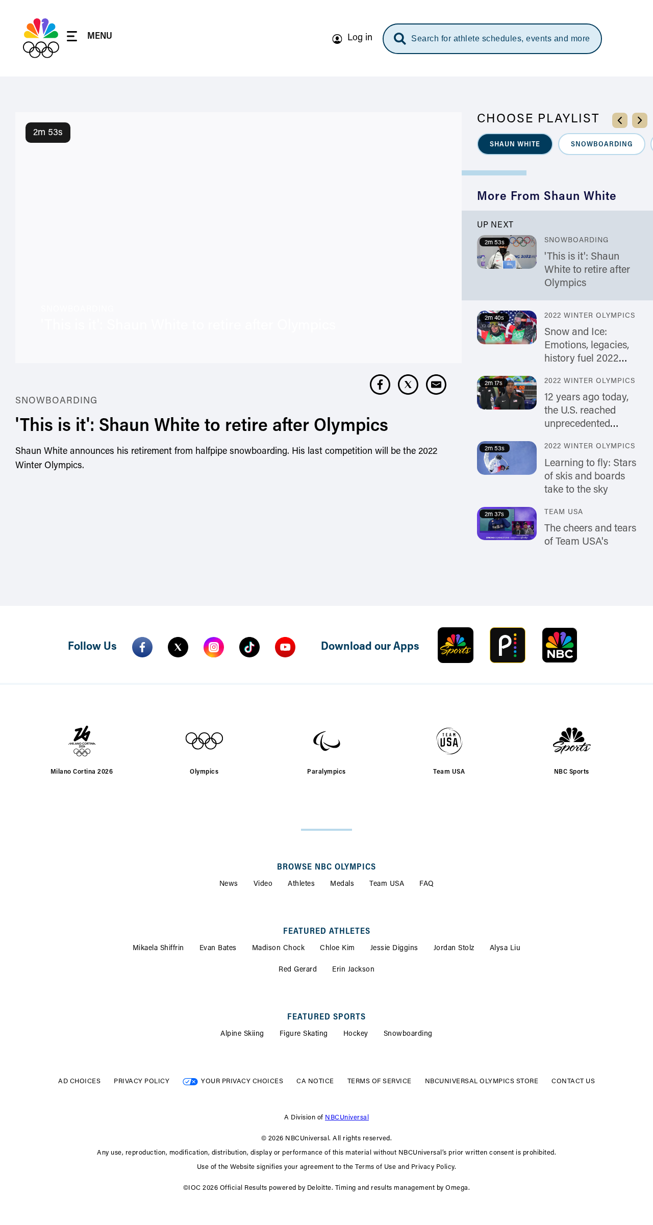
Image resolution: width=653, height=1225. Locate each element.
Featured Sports (326, 1017)
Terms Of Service (379, 1081)
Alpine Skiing (242, 1034)
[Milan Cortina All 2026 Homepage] (41, 38)
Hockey (355, 1034)
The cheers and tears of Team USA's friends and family (590, 542)
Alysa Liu (505, 948)
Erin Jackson (353, 970)
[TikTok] (249, 647)
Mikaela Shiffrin (158, 948)
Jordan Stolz (454, 948)
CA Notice (315, 1081)
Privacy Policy (141, 1081)
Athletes (301, 884)
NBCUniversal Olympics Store (482, 1081)
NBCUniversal (347, 1117)
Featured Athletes (326, 931)
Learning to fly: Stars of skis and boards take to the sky (590, 476)
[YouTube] (285, 647)
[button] (515, 144)
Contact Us (573, 1081)
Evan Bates (218, 948)
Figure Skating (304, 1034)
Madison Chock (278, 948)
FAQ (426, 884)
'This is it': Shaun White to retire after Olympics (587, 270)
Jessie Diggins (394, 948)
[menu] (89, 38)
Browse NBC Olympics (326, 867)
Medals (342, 884)
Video (263, 884)
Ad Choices (79, 1081)
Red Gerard (298, 970)
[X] (178, 647)
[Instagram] (214, 647)
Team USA (386, 884)
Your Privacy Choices (242, 1081)
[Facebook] (142, 647)
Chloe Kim (337, 948)
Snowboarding (408, 1034)
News (228, 884)
